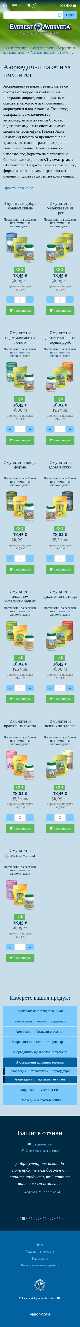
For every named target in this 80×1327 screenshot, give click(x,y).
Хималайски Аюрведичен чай (40, 1011)
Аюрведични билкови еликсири (40, 1031)
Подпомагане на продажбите (40, 1265)
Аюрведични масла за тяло (40, 1090)
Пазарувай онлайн (42, 48)
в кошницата (22, 311)
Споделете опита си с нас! (42, 1150)
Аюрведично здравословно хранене (40, 1052)
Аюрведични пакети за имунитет (52, 52)
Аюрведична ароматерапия (40, 1100)
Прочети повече (16, 188)
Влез (40, 1244)
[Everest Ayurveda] (40, 29)
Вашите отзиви (42, 1144)
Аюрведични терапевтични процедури (40, 1071)
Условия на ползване (40, 1251)
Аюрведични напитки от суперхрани (40, 1042)
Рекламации (40, 1258)
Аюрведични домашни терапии (40, 1062)
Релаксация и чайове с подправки (40, 1021)
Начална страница (15, 48)
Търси (70, 15)
